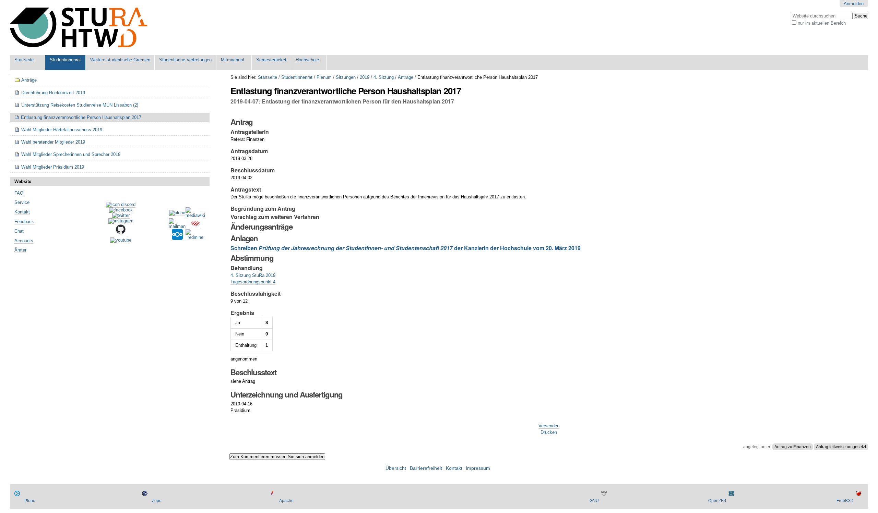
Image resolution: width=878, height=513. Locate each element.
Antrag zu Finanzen (792, 446)
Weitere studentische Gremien (120, 59)
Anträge (405, 77)
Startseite (24, 59)
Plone (29, 500)
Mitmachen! (232, 59)
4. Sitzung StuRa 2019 (252, 275)
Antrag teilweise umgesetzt (841, 446)
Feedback (24, 221)
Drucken (549, 432)
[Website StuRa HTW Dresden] (78, 28)
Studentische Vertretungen (185, 59)
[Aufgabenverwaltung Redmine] (195, 237)
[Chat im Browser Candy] (195, 226)
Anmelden (854, 3)
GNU (594, 500)
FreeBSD (845, 500)
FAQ (18, 193)
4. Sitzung (383, 77)
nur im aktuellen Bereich (822, 23)
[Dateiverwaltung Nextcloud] (177, 237)
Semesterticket (271, 59)
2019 (364, 77)
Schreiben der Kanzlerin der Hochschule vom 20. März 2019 (405, 248)
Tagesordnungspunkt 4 (252, 281)
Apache (286, 500)
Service (21, 202)
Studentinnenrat (65, 59)
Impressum (478, 468)
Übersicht (395, 468)
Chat (19, 231)
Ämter (20, 250)
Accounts (23, 240)
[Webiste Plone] (177, 213)
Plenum (324, 77)
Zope (157, 500)
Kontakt (22, 212)
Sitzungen (346, 77)
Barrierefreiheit (426, 468)
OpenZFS (717, 500)
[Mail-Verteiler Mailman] (177, 226)
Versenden (548, 425)
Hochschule (307, 59)
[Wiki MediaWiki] (195, 215)
